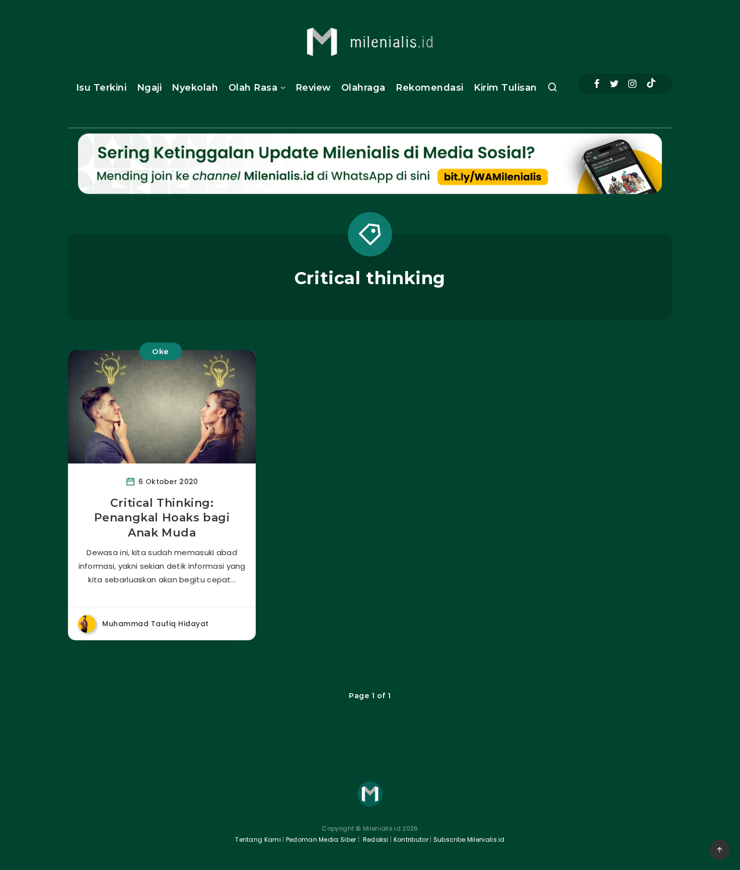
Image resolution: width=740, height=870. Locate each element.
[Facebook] (597, 84)
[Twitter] (614, 84)
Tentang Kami (258, 839)
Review (313, 87)
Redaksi (374, 839)
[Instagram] (632, 84)
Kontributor (412, 839)
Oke (160, 351)
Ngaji (149, 87)
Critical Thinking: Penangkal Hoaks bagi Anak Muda (162, 518)
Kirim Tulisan (505, 87)
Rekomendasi (430, 87)
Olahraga (363, 87)
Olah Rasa (253, 87)
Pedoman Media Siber (321, 839)
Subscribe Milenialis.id (468, 839)
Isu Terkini (101, 87)
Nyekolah (195, 87)
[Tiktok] (651, 84)
